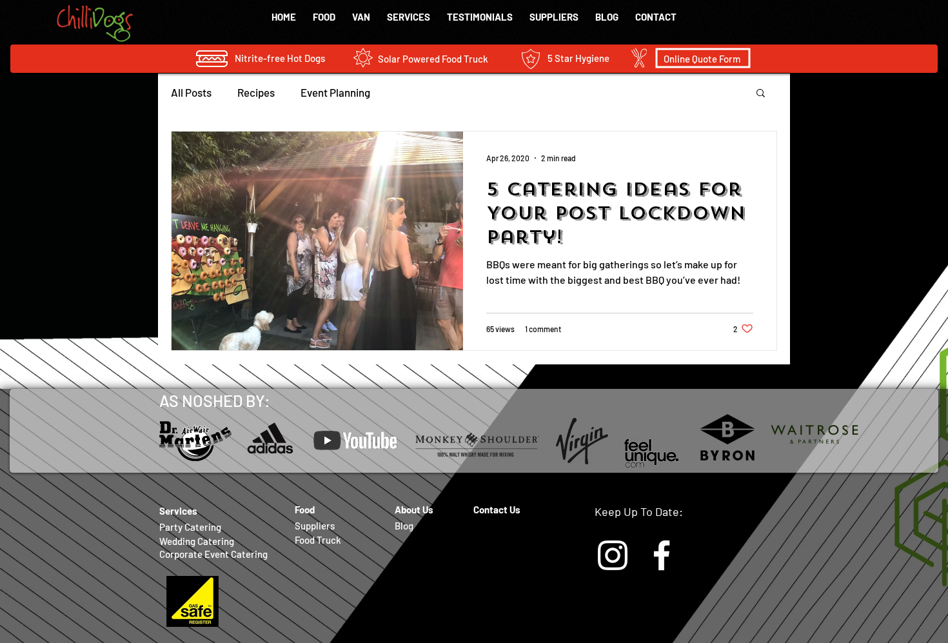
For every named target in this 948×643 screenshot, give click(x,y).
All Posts (191, 92)
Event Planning (335, 92)
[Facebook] (662, 555)
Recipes (256, 92)
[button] (761, 94)
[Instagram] (613, 555)
